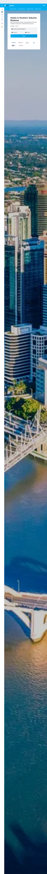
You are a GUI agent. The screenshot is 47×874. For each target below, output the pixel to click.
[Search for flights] (2, 9)
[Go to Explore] (2, 19)
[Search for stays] (2, 12)
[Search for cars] (2, 14)
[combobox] (14, 26)
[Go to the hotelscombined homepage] (9, 5)
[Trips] (2, 23)
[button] (2, 5)
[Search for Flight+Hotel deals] (2, 17)
